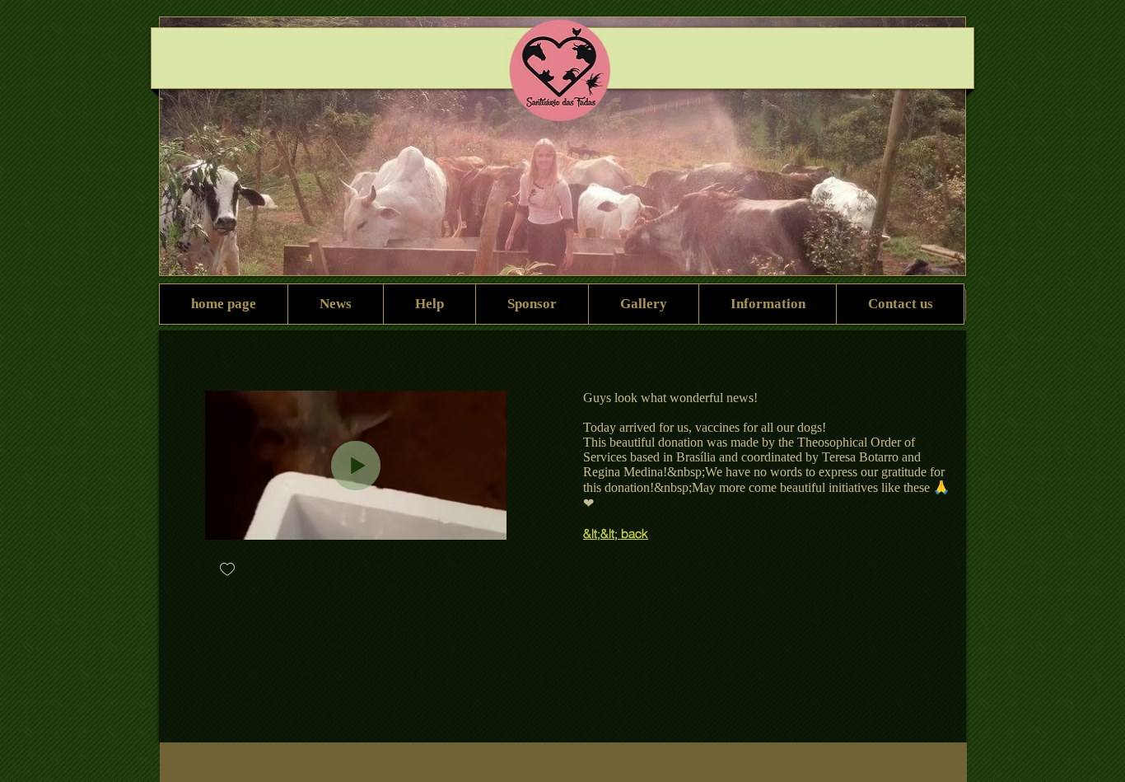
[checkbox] (227, 571)
